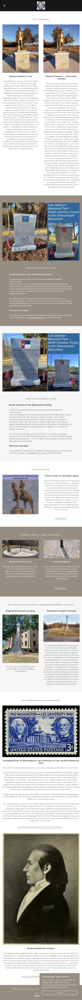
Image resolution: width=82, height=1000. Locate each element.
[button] (4, 6)
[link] (41, 6)
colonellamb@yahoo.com (36, 318)
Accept (59, 993)
